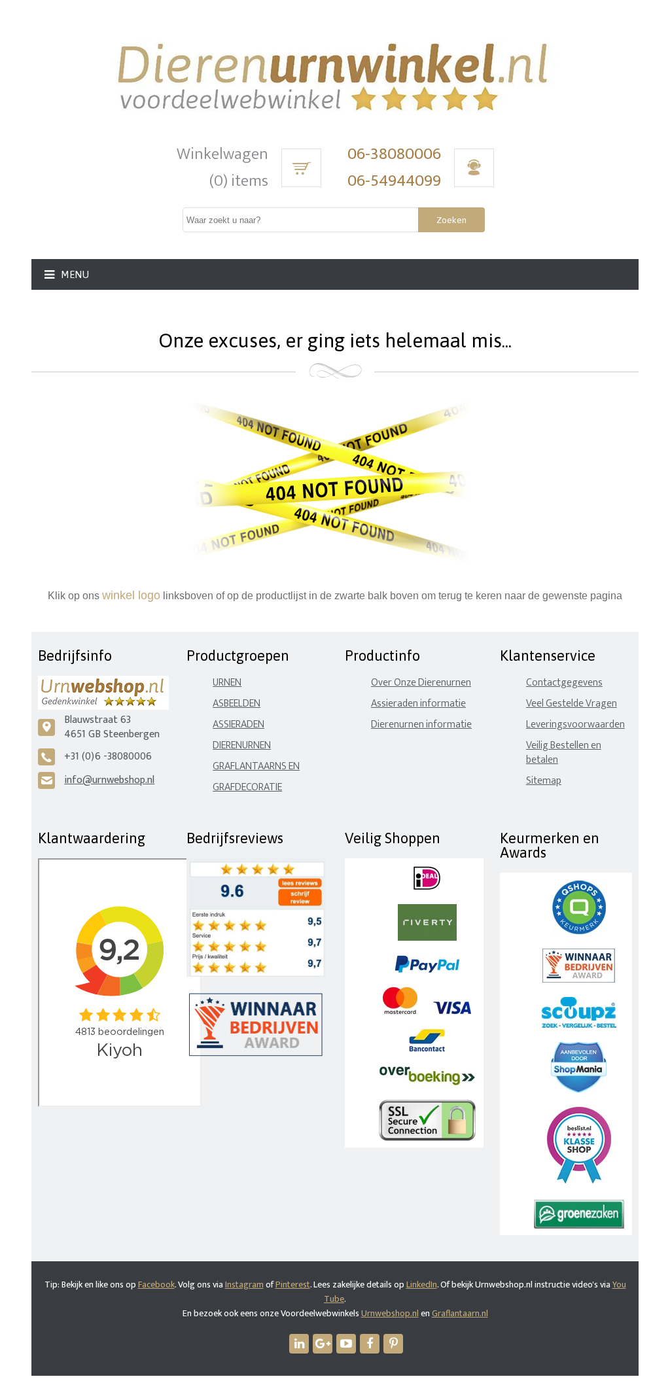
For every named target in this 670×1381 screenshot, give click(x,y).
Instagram (244, 1284)
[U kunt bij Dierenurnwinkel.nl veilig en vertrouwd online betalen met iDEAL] (427, 887)
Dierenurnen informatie (421, 724)
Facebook (156, 1284)
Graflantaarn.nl (460, 1313)
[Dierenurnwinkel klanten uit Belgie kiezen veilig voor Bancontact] (427, 1049)
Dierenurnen (242, 745)
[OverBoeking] (427, 1082)
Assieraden (238, 724)
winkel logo (131, 595)
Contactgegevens (564, 682)
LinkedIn (421, 1284)
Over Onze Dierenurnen (421, 682)
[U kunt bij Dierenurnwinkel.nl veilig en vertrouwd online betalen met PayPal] (427, 970)
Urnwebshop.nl (390, 1313)
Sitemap (543, 781)
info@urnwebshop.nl (109, 780)
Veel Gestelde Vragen (571, 703)
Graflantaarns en (256, 766)
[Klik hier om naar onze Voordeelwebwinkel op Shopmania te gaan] (579, 1089)
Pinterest (292, 1284)
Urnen (227, 682)
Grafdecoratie (247, 787)
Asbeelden (236, 703)
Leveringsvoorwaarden (575, 724)
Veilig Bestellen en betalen (563, 753)
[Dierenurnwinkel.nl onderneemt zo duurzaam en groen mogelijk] (579, 1225)
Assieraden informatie (418, 703)
